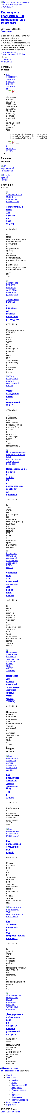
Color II (10, 1112)
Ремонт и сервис (18, 1090)
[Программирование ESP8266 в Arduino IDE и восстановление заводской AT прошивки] (16, 464)
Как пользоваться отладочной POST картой (13, 847)
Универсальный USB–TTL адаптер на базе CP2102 (14, 215)
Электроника (6, 31)
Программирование (19, 1100)
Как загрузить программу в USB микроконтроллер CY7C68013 (13, 18)
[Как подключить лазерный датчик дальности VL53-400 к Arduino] (12, 770)
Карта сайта (11, 1105)
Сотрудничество (13, 1102)
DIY (12, 1092)
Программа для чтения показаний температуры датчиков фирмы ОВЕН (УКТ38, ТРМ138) (13, 688)
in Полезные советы (11, 148)
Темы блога (11, 1078)
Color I (3, 1112)
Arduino (14, 1080)
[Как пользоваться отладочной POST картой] (12, 836)
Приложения (16, 1097)
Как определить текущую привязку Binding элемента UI (11, 81)
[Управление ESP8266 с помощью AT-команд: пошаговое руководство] (12, 294)
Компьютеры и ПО (19, 1085)
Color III (16, 1112)
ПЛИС (14, 1082)
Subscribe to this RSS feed (13, 54)
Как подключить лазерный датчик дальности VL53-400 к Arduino (12, 786)
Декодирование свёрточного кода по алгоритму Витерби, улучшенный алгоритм (14, 1024)
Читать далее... (8, 52)
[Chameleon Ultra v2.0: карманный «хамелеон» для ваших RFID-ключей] (12, 568)
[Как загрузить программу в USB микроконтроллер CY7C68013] (16, 7)
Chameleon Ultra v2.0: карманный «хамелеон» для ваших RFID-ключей (12, 584)
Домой (9, 1075)
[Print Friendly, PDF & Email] (13, 93)
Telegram (7, 59)
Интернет (15, 1095)
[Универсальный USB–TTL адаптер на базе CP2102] (14, 202)
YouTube (5, 62)
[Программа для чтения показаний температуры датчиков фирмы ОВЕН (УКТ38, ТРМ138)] (12, 671)
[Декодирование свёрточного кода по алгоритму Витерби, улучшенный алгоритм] (14, 1009)
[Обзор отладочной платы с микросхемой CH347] (12, 386)
